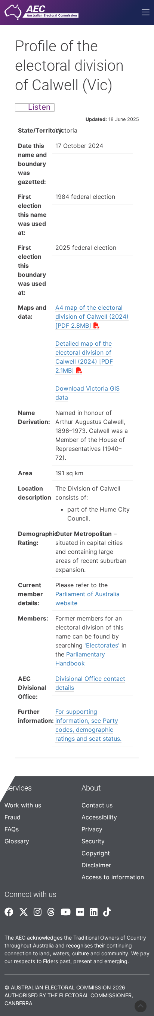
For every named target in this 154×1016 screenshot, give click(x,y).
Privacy (91, 829)
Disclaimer (96, 865)
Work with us (22, 805)
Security (93, 841)
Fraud (12, 817)
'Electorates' (102, 645)
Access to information (112, 877)
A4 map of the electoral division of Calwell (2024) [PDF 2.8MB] (92, 316)
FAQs (11, 829)
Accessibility (99, 817)
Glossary (16, 841)
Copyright (95, 853)
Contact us (97, 805)
